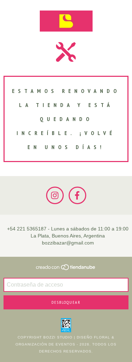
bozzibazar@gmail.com (68, 243)
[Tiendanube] (66, 270)
